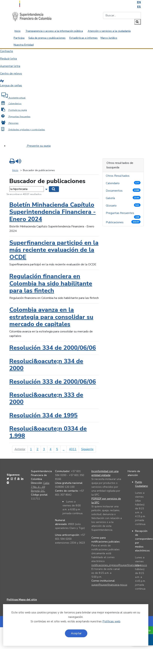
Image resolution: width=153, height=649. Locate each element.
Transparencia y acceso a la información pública (54, 31)
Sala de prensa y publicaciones (46, 38)
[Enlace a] (8, 478)
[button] (46, 189)
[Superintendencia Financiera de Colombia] (31, 16)
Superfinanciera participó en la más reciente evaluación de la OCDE (54, 250)
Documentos (122, 191)
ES (139, 7)
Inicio (18, 31)
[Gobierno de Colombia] (29, 3)
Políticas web (111, 621)
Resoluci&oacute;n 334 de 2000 (46, 364)
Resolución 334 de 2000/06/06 (52, 348)
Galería (122, 198)
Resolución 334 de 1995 (43, 415)
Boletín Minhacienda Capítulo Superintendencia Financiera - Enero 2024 (52, 212)
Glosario (122, 206)
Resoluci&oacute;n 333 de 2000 (46, 398)
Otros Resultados (118, 176)
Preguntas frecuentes (122, 214)
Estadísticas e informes (83, 38)
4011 (72, 449)
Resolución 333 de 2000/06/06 (52, 382)
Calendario (122, 183)
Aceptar (76, 633)
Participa (19, 38)
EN (139, 2)
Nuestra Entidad (24, 45)
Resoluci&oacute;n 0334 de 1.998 (48, 432)
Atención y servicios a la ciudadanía (109, 31)
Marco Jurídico (109, 38)
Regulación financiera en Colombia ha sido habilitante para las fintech (50, 283)
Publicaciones (122, 222)
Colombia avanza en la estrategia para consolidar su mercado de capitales (51, 317)
